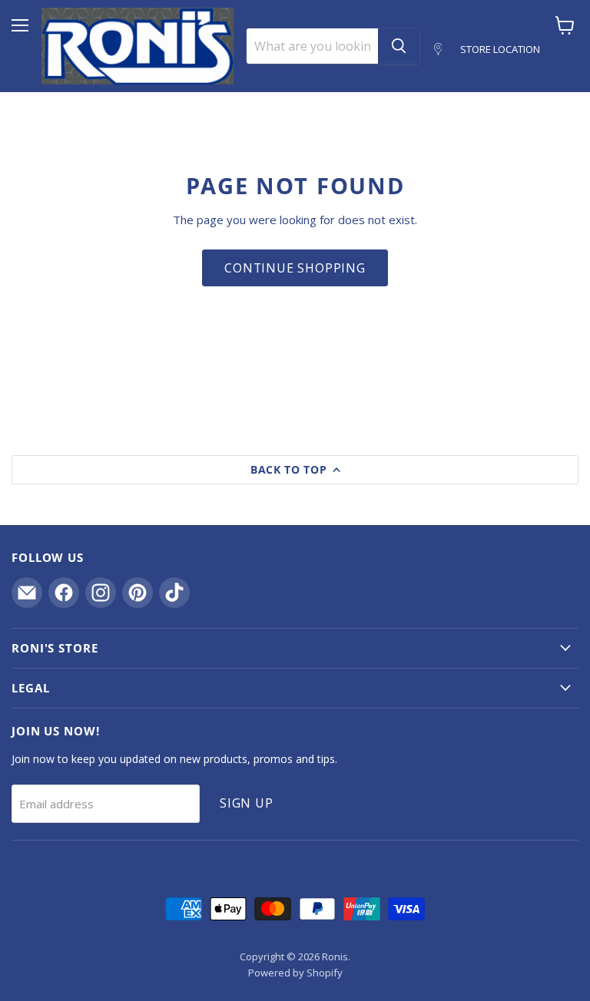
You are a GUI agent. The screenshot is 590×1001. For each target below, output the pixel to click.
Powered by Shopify (295, 973)
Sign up (246, 803)
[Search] (398, 46)
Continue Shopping (295, 267)
